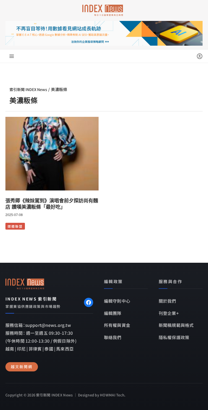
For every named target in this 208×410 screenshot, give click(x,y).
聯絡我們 (113, 337)
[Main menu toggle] (11, 56)
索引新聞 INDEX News (28, 89)
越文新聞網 (21, 366)
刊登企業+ (169, 313)
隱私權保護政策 (174, 337)
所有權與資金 (117, 325)
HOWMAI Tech (112, 395)
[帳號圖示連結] (200, 56)
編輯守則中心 (117, 301)
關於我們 (167, 301)
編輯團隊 (113, 313)
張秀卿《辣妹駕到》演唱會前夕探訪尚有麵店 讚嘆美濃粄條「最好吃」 (51, 204)
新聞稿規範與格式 (176, 325)
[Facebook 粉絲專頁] (88, 302)
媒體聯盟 (15, 226)
